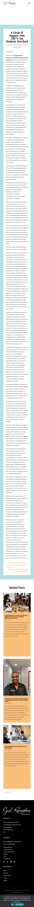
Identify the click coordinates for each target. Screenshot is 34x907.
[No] (32, 901)
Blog (26, 45)
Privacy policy (19, 904)
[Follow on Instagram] (14, 861)
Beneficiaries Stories (19, 45)
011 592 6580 (11, 844)
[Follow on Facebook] (4, 861)
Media (5, 878)
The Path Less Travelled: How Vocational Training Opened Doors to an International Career (16, 700)
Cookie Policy (26, 894)
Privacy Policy (18, 894)
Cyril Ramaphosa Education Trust (12, 824)
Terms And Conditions (9, 894)
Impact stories (17, 47)
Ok (12, 904)
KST (4, 832)
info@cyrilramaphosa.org (14, 841)
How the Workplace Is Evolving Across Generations (15, 747)
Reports (5, 873)
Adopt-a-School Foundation (11, 822)
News (5, 870)
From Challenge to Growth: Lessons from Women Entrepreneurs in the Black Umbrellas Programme (16, 617)
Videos (5, 880)
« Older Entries (7, 792)
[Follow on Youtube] (11, 861)
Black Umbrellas (7, 827)
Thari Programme (8, 829)
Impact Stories (7, 875)
